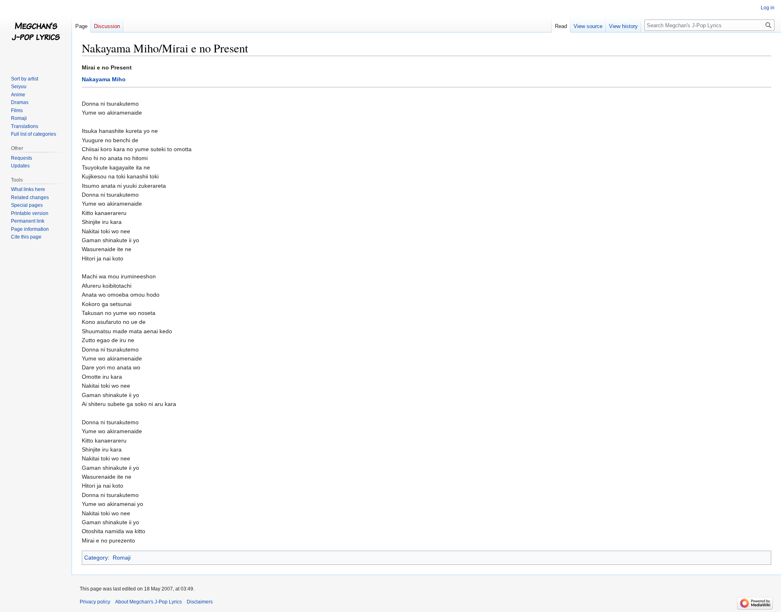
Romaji (122, 557)
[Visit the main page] (35, 32)
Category (96, 557)
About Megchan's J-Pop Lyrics (148, 602)
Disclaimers (200, 602)
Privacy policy (95, 602)
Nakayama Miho (104, 79)
